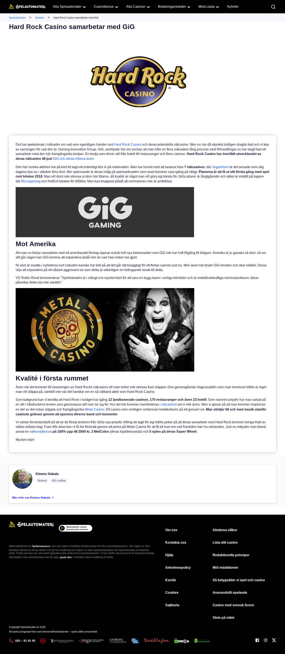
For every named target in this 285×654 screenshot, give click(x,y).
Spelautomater (17, 17)
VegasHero (220, 167)
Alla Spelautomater (67, 6)
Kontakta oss (175, 542)
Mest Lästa (206, 6)
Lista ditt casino (225, 542)
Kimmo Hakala (47, 474)
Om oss (171, 530)
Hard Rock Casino (127, 144)
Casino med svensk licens (233, 605)
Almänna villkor (225, 530)
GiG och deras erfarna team (73, 158)
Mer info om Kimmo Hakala (31, 497)
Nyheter (233, 6)
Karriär (170, 580)
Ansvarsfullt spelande (230, 592)
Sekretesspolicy (178, 567)
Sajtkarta (172, 605)
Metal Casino (94, 409)
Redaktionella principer (231, 555)
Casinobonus (104, 6)
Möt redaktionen (225, 567)
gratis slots (66, 557)
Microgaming (30, 181)
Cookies (171, 592)
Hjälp (169, 555)
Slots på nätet (223, 617)
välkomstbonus (41, 431)
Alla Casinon (135, 6)
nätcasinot (169, 404)
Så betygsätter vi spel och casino (239, 580)
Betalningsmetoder (172, 6)
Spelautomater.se (41, 546)
